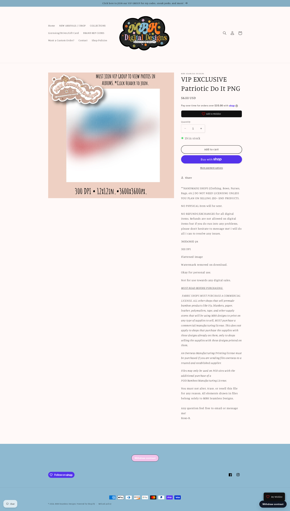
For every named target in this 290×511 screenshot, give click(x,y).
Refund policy (105, 504)
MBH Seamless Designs (65, 504)
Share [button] (188, 177)
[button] (225, 33)
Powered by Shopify (86, 504)
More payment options (211, 167)
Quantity (185, 121)
